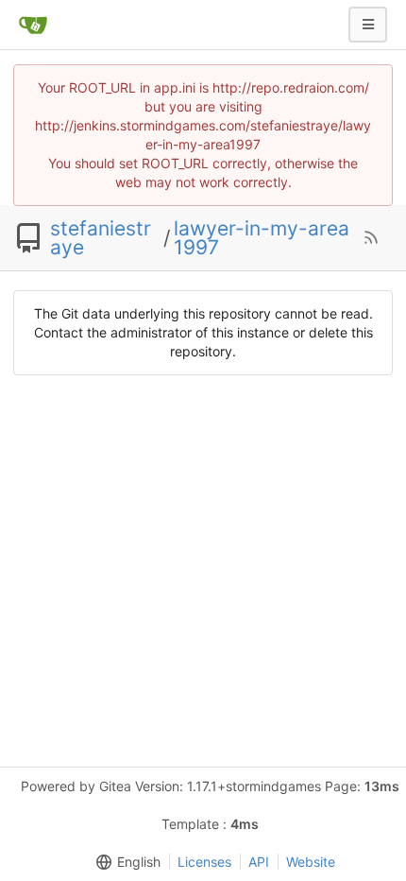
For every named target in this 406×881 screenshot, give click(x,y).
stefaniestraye (100, 238)
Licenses (204, 862)
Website (310, 862)
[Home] (33, 24)
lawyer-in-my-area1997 (261, 238)
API (258, 862)
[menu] (125, 862)
